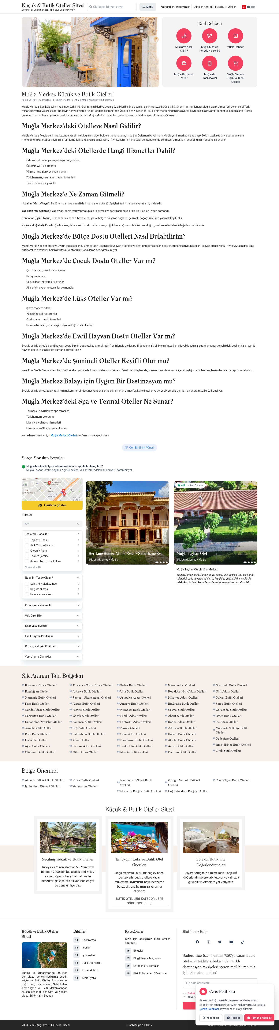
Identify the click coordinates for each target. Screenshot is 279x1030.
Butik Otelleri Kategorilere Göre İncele (139, 901)
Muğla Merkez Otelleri (64, 435)
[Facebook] (197, 941)
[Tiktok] (242, 941)
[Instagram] (208, 941)
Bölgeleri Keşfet (202, 6)
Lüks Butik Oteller (225, 6)
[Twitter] (220, 941)
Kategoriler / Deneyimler (175, 6)
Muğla (114, 559)
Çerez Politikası (209, 1008)
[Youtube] (231, 941)
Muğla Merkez (99, 559)
